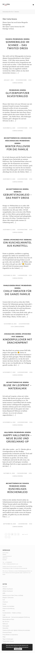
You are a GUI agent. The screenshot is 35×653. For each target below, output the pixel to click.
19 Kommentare (21, 80)
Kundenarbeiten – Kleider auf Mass (12, 613)
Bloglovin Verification (8, 597)
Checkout (5, 602)
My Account (6, 621)
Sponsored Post (16, 240)
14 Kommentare (24, 324)
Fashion (9, 39)
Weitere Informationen (23, 647)
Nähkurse (5, 623)
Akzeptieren (18, 649)
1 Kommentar (22, 275)
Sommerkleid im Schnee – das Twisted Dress (17, 45)
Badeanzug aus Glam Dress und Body (13, 595)
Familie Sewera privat (12, 285)
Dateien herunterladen (8, 606)
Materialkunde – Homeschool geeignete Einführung (16, 617)
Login (4, 615)
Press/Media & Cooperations (10, 634)
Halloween (8, 432)
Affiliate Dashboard (8, 589)
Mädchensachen (12, 141)
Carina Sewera (17, 82)
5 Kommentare (22, 128)
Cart (4, 600)
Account (5, 586)
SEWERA (27, 39)
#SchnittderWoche (12, 138)
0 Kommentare (22, 229)
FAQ (4, 610)
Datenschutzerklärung (8, 608)
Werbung (17, 192)
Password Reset (7, 632)
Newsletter (5, 628)
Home (4, 643)
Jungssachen (25, 138)
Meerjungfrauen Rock (8, 619)
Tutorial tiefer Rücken (8, 641)
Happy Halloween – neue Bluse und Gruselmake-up (17, 438)
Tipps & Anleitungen (8, 639)
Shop (4, 637)
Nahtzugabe (6, 626)
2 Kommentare (22, 179)
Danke (4, 604)
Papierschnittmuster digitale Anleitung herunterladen (16, 630)
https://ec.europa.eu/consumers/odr (18, 568)
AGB (4, 593)
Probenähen (18, 39)
